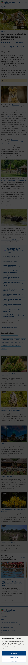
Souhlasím (14, 653)
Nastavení (14, 661)
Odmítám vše (14, 657)
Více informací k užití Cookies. (14, 648)
